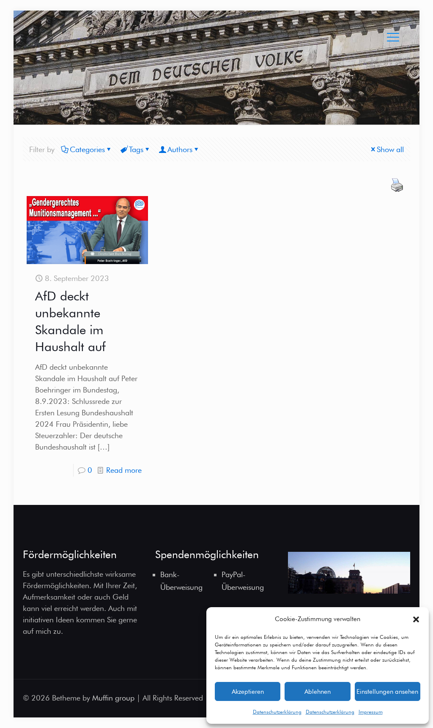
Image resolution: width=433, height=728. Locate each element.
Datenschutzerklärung (277, 712)
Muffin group (113, 697)
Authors (179, 149)
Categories (87, 149)
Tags (136, 149)
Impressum (371, 712)
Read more (124, 470)
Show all (390, 149)
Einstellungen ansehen (387, 691)
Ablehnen (317, 691)
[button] (416, 619)
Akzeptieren (248, 691)
